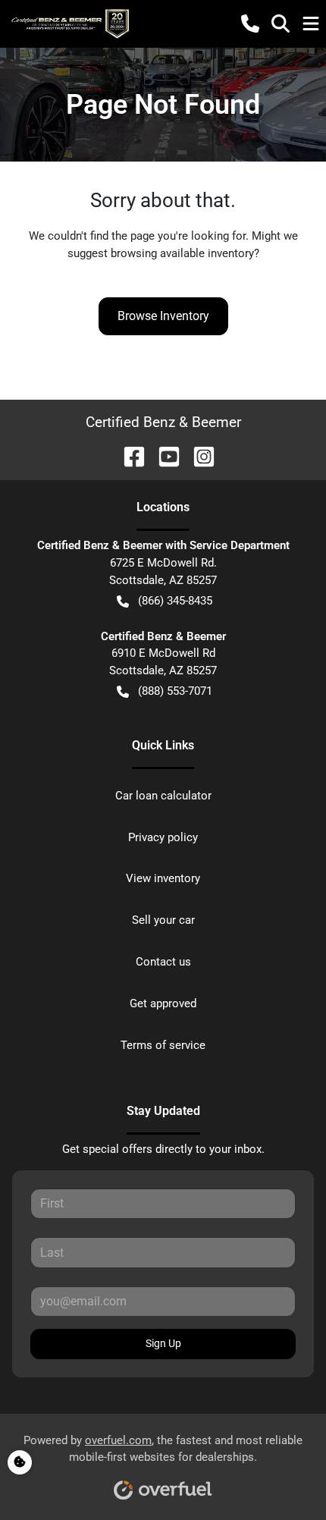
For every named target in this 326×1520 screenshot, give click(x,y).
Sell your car (163, 920)
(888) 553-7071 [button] (175, 691)
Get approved (163, 1003)
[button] (250, 23)
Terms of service (163, 1045)
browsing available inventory (182, 253)
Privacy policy (163, 837)
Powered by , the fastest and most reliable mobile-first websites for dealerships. (163, 1449)
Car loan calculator (163, 795)
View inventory (163, 878)
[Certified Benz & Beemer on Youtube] (163, 455)
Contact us (163, 962)
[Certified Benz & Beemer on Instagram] (197, 455)
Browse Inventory (163, 316)
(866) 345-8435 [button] (175, 601)
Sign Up (163, 1343)
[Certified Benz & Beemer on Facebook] (128, 455)
